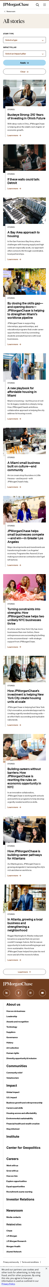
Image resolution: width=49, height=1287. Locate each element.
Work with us (12, 1165)
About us (13, 1004)
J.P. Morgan (11, 1236)
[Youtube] (42, 992)
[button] (46, 1268)
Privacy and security (11, 1262)
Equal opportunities (15, 1186)
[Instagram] (30, 992)
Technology (11, 1027)
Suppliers (10, 1032)
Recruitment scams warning (19, 1191)
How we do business (15, 1011)
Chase (9, 1230)
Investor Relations (20, 1199)
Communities (16, 1066)
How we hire (12, 1176)
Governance (12, 1037)
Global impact (12, 1092)
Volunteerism (12, 1078)
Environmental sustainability (19, 1118)
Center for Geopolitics (23, 1148)
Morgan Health (13, 1246)
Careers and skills (14, 1108)
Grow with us (12, 1170)
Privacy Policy (8, 1283)
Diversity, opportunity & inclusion (21, 1058)
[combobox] (24, 40)
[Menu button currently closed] (44, 4)
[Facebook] (18, 992)
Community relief (14, 1072)
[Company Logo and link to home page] (16, 6)
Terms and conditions (30, 1262)
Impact (11, 1085)
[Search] (37, 4)
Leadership (11, 1016)
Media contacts (13, 1217)
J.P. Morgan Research (16, 1241)
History (9, 1042)
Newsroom (11, 11)
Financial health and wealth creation (23, 1123)
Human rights (12, 1053)
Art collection (12, 1047)
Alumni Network (14, 1251)
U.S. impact (11, 1097)
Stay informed (12, 1129)
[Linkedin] (6, 992)
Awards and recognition (17, 1021)
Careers (12, 1159)
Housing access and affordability (21, 1113)
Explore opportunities (16, 1181)
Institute (12, 1136)
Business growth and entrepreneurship (24, 1102)
